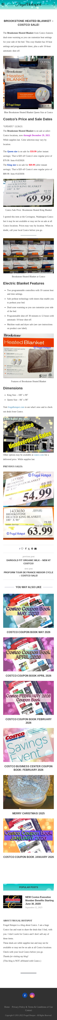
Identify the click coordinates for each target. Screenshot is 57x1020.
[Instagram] (32, 995)
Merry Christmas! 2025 (28, 813)
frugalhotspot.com (16, 407)
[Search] (53, 4)
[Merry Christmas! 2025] (28, 792)
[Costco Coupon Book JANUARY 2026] (28, 835)
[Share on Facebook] (25, 549)
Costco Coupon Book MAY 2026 (28, 632)
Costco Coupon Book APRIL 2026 (28, 675)
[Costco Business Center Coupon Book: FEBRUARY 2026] (28, 745)
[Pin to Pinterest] (32, 549)
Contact (28, 1010)
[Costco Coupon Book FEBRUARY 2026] (28, 698)
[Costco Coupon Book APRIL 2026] (28, 654)
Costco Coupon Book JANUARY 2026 (28, 857)
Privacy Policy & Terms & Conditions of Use (32, 1007)
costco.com (39, 455)
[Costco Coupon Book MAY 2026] (28, 611)
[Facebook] (24, 995)
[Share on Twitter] (29, 549)
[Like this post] (22, 549)
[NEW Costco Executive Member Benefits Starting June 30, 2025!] (12, 901)
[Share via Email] (35, 549)
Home (7, 1007)
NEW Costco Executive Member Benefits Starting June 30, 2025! (39, 900)
